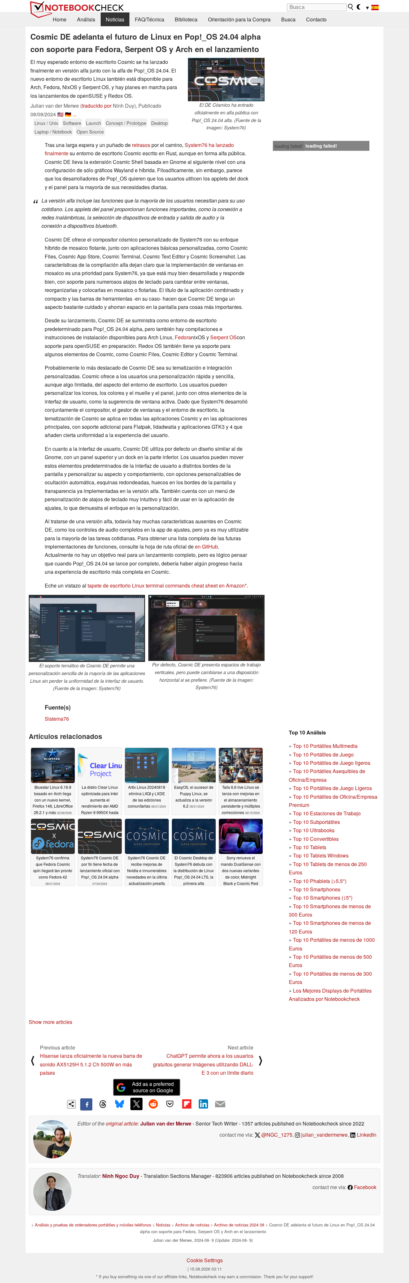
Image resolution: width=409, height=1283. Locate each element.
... (74, 114)
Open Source (90, 131)
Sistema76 (57, 718)
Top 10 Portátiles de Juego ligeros (331, 762)
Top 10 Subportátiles (316, 822)
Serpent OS (223, 337)
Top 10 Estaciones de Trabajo (327, 813)
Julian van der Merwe (165, 1123)
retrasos (141, 145)
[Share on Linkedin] (203, 1104)
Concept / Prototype (126, 122)
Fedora (183, 337)
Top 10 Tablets (309, 847)
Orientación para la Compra (239, 19)
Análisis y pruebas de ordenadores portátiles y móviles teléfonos (93, 1225)
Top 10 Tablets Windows (321, 855)
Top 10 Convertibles (316, 838)
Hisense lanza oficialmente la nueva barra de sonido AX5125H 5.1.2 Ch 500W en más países (91, 1064)
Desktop (159, 122)
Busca (288, 19)
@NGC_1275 (276, 1134)
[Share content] (71, 1104)
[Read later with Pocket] (170, 1104)
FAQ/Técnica (149, 19)
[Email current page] (220, 1104)
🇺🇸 (60, 114)
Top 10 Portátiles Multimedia (325, 745)
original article (122, 1123)
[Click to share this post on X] (136, 1104)
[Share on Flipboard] (187, 1104)
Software (72, 122)
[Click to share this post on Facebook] (86, 1104)
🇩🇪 (68, 114)
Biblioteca (186, 19)
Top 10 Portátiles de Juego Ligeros (332, 788)
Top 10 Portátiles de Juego (323, 754)
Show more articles (50, 1022)
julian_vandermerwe (324, 1134)
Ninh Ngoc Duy (120, 1175)
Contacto (316, 19)
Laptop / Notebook (53, 131)
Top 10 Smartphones (316, 889)
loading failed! (288, 146)
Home (59, 19)
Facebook (364, 1187)
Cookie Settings (205, 1260)
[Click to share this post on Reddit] (153, 1104)
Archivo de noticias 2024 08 (239, 1225)
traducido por (97, 105)
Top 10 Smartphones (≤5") (322, 897)
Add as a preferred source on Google (153, 1087)
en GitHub (206, 546)
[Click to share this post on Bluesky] (119, 1104)
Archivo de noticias (192, 1225)
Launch (93, 122)
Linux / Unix (46, 122)
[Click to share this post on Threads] (103, 1104)
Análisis (86, 19)
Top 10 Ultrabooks (314, 830)
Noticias (115, 19)
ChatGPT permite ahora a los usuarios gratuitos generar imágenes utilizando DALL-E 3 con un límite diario (203, 1064)
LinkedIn (366, 1134)
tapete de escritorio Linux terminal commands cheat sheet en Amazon (166, 585)
